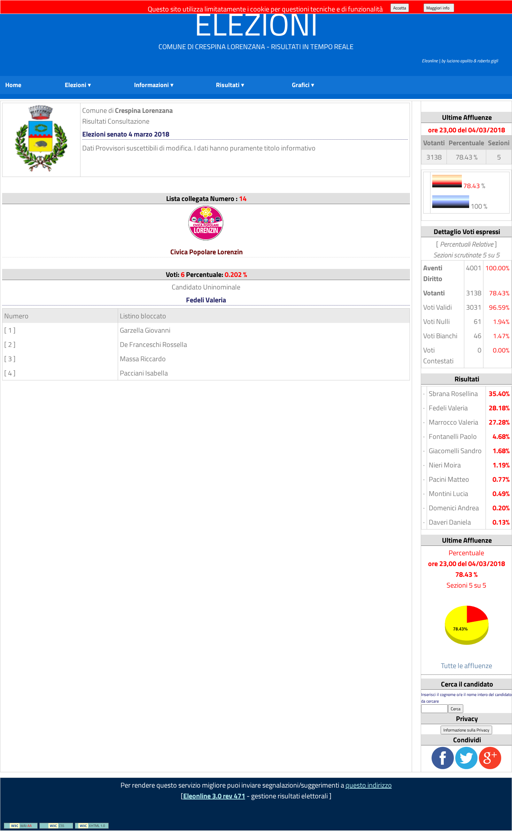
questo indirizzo (369, 785)
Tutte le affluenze (466, 665)
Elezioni (256, 24)
